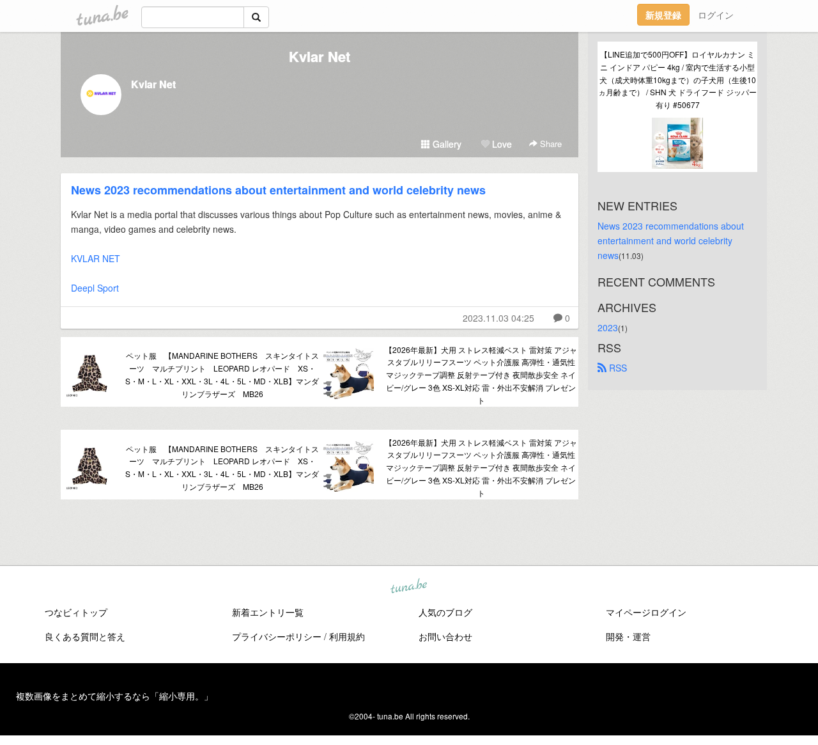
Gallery (445, 143)
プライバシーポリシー (276, 636)
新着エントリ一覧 (268, 612)
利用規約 (347, 636)
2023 (608, 327)
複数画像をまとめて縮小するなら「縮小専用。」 (114, 695)
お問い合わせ (445, 636)
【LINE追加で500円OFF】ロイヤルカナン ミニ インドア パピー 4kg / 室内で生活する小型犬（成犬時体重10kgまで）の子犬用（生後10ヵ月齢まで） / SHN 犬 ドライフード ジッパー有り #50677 (677, 79)
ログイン (716, 14)
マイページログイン (646, 612)
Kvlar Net (319, 56)
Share (549, 143)
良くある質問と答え (85, 636)
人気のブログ (445, 612)
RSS (616, 367)
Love (501, 143)
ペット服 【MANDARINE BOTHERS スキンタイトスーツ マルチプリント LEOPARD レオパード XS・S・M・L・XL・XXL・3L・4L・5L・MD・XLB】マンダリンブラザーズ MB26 (222, 374)
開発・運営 (628, 636)
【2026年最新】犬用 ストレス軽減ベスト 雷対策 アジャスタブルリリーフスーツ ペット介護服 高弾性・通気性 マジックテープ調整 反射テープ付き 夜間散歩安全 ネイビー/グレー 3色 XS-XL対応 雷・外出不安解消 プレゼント (481, 374)
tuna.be (408, 586)
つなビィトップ (76, 612)
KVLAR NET (95, 258)
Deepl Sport (95, 287)
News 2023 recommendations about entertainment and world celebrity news (278, 190)
